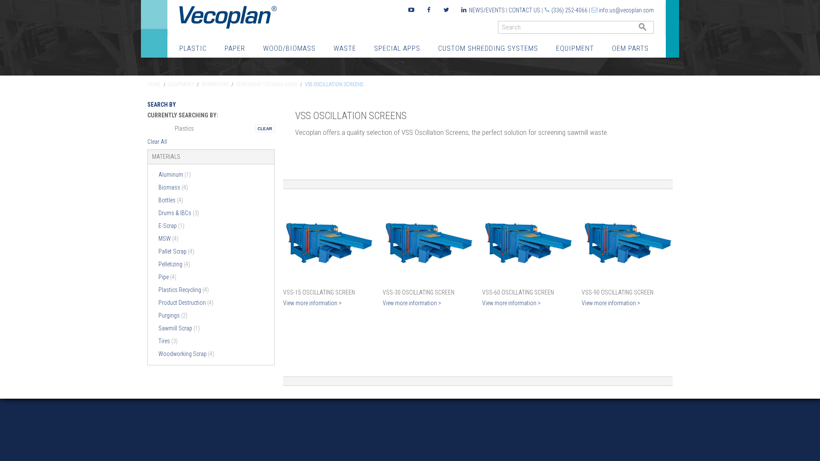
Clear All (157, 141)
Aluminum (174, 174)
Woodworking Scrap (186, 353)
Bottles (170, 200)
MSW (168, 238)
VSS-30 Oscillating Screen (418, 292)
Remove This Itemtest (265, 128)
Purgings (172, 315)
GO (650, 29)
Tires (168, 341)
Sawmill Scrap (179, 328)
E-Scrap (171, 225)
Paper (235, 48)
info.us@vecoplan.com (626, 10)
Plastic (193, 48)
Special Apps (397, 48)
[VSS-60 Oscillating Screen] (527, 240)
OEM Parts (630, 48)
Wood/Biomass (289, 48)
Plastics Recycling (183, 289)
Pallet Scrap (176, 251)
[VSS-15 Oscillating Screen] (328, 240)
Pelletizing (174, 264)
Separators (215, 85)
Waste (345, 48)
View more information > (312, 303)
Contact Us (524, 10)
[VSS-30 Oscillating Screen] (428, 240)
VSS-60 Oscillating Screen (518, 292)
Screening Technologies (266, 85)
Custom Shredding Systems (488, 48)
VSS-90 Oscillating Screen (617, 292)
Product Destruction (186, 302)
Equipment (575, 48)
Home (154, 85)
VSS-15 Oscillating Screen (319, 292)
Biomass (173, 187)
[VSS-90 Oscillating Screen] (627, 240)
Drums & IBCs (178, 213)
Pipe (167, 277)
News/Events (487, 10)
